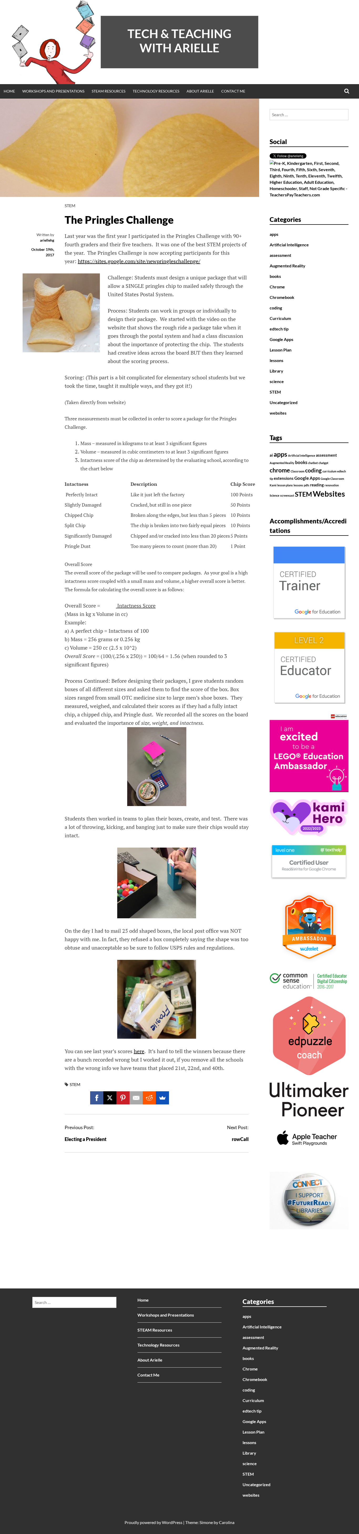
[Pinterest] (123, 1097)
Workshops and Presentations (53, 91)
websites (278, 412)
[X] (109, 1097)
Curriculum (280, 318)
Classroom (297, 471)
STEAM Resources (108, 91)
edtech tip (279, 328)
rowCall (240, 1139)
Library (276, 370)
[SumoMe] (162, 1097)
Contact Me (233, 91)
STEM (70, 205)
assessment (280, 255)
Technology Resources (156, 91)
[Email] (136, 1097)
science (277, 381)
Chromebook (282, 297)
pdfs (306, 485)
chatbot (313, 463)
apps (274, 234)
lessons (276, 360)
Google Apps (281, 339)
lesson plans (285, 485)
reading (317, 485)
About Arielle (200, 91)
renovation (332, 485)
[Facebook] (96, 1097)
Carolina (226, 1522)
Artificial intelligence (301, 455)
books (275, 276)
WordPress (172, 1522)
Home (9, 91)
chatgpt (323, 463)
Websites (329, 493)
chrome (280, 470)
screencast (287, 495)
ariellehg (47, 240)
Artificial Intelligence (289, 244)
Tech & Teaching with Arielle (179, 41)
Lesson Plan (280, 349)
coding (276, 307)
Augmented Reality (287, 265)
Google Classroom (332, 478)
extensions (284, 478)
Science (274, 495)
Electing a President (85, 1139)
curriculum (329, 471)
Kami (273, 485)
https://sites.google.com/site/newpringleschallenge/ (139, 261)
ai (271, 455)
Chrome (277, 286)
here (139, 1051)
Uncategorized (284, 402)
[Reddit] (149, 1097)
